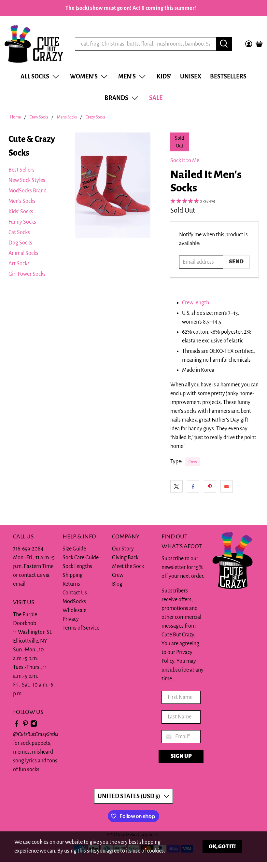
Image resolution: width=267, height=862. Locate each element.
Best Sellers (21, 170)
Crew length (195, 303)
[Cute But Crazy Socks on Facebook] (16, 726)
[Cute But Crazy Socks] (34, 44)
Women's (84, 76)
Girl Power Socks (27, 274)
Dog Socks (20, 243)
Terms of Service (81, 628)
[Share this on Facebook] (193, 486)
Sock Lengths (77, 566)
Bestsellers (228, 76)
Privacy (71, 619)
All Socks (35, 76)
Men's (127, 76)
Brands (116, 98)
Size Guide (74, 549)
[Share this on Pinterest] (210, 486)
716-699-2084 (28, 549)
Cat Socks (19, 232)
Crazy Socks (95, 117)
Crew (193, 462)
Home (15, 117)
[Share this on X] (176, 486)
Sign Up (181, 756)
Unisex (190, 76)
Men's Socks (67, 117)
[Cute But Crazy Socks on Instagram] (33, 726)
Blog (117, 584)
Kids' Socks (20, 212)
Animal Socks (23, 253)
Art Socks (19, 264)
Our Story (123, 549)
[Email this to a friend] (226, 486)
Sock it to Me (184, 160)
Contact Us (75, 593)
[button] (214, 201)
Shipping (73, 575)
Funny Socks (22, 222)
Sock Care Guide (81, 558)
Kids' (164, 76)
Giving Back (125, 558)
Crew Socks (39, 117)
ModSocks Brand (27, 191)
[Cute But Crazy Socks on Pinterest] (25, 726)
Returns (71, 584)
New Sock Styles (26, 180)
